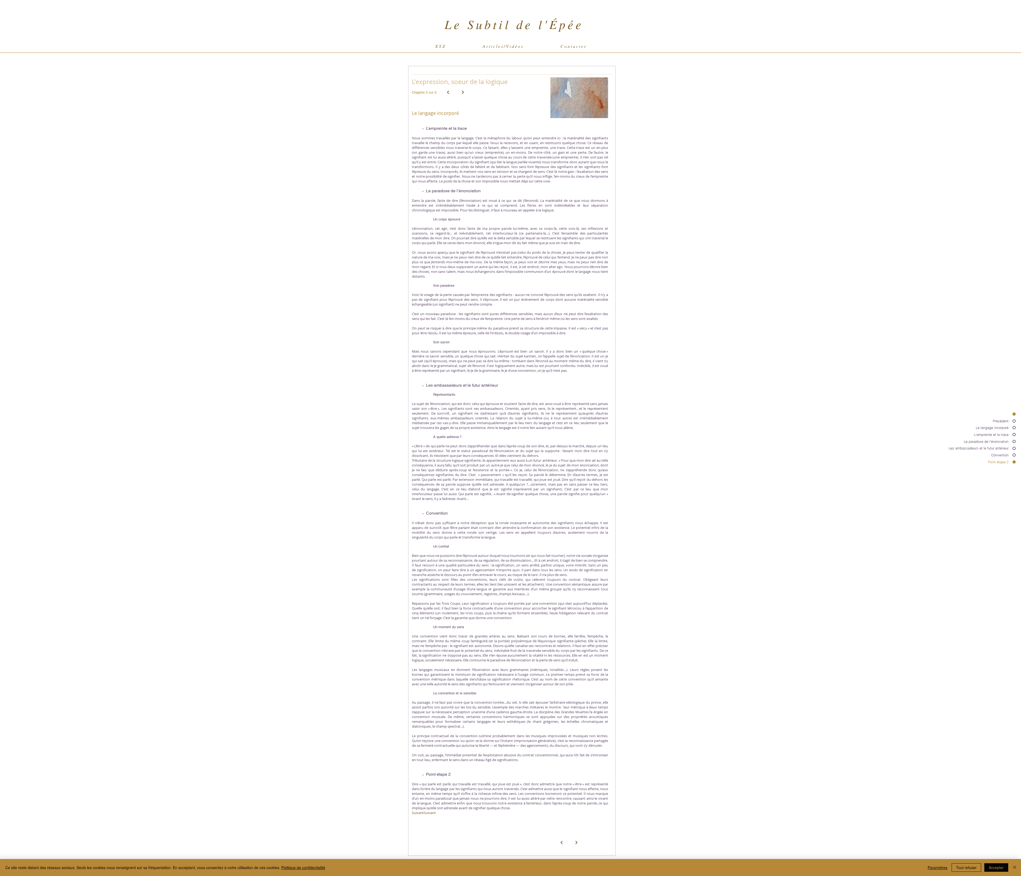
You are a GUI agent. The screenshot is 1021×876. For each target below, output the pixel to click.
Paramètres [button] (937, 867)
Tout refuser (966, 867)
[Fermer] (1014, 867)
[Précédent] (448, 92)
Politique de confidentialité (303, 867)
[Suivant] (462, 92)
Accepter (996, 867)
